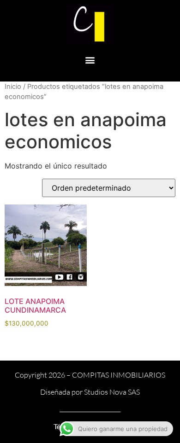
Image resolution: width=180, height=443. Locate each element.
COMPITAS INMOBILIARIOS (118, 374)
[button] (90, 60)
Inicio (13, 86)
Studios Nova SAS (112, 391)
